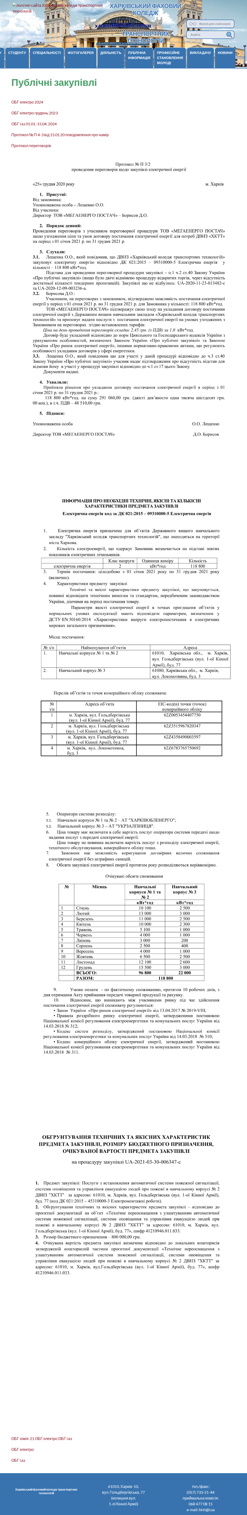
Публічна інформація (139, 55)
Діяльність (110, 53)
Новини (225, 53)
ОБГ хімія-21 (22, 1438)
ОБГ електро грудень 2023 (34, 113)
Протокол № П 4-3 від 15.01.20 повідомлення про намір (60, 134)
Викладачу (200, 53)
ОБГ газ (65, 1438)
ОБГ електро (46, 1438)
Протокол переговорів (31, 145)
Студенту (17, 53)
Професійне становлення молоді (170, 58)
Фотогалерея (81, 53)
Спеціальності (47, 53)
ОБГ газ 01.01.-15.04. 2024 (34, 123)
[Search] (229, 34)
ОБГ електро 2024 (27, 102)
